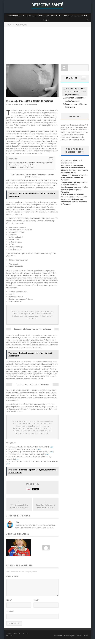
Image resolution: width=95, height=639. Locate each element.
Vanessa (41, 553)
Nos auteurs (58, 636)
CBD (47, 15)
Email (36, 600)
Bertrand (14, 553)
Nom (9, 600)
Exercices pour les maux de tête (74, 187)
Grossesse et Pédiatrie (35, 15)
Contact (85, 636)
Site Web (10, 611)
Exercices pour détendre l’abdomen (21, 167)
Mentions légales (68, 636)
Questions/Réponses (16, 15)
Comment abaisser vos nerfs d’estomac (22, 165)
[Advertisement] (47, 44)
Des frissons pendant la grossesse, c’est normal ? (19, 506)
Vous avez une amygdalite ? (46, 549)
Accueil (8, 25)
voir (51, 447)
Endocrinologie (81, 15)
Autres (44, 20)
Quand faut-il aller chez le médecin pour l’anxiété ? (45, 506)
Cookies (78, 636)
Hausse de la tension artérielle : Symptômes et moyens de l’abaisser (74, 177)
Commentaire (12, 576)
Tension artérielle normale (72, 199)
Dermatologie (67, 15)
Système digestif (32, 105)
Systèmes (55, 15)
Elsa (9, 105)
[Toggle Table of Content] (49, 159)
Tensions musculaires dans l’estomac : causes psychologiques (30, 162)
